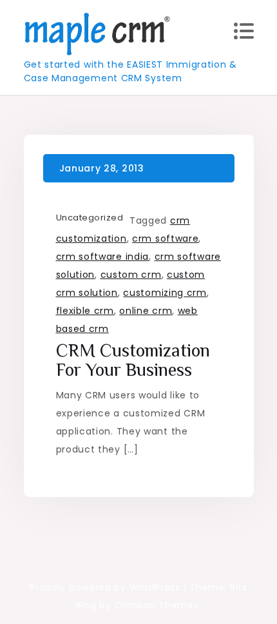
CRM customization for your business (133, 360)
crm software (165, 238)
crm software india (102, 256)
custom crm (131, 274)
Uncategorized (90, 217)
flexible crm (85, 310)
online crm (145, 310)
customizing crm (165, 292)
